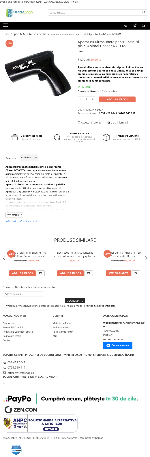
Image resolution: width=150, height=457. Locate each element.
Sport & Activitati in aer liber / (31, 34)
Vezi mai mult (15, 215)
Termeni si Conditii (13, 327)
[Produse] (6, 26)
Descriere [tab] (10, 158)
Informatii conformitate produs (22, 221)
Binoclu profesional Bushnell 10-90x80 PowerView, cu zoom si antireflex (27, 254)
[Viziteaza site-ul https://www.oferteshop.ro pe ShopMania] (16, 450)
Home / (7, 34)
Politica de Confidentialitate (100, 305)
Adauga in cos (117, 99)
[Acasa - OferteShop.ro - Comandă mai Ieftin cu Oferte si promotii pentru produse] (21, 12)
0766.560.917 (16, 367)
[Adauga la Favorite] (40, 273)
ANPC (56, 336)
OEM (80, 51)
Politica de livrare (12, 336)
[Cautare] (144, 12)
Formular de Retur (63, 331)
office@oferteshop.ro (20, 373)
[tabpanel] (37, 73)
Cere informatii (119, 122)
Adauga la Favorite (91, 122)
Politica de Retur (61, 327)
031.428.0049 (16, 362)
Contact (7, 340)
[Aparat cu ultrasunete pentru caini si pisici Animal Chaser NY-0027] (37, 73)
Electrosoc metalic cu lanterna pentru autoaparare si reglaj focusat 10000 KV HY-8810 (75, 254)
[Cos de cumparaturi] (143, 25)
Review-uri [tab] (29, 157)
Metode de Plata (62, 323)
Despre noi (8, 323)
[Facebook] (4, 383)
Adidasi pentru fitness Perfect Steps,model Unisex (123, 254)
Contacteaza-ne (120, 345)
